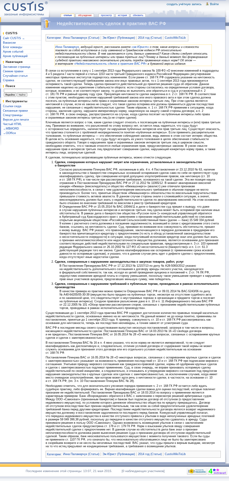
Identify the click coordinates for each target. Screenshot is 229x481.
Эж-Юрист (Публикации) (118, 37)
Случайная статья (15, 75)
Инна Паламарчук (67, 47)
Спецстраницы (12, 115)
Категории (54, 37)
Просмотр (106, 15)
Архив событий (13, 51)
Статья (68, 15)
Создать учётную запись (184, 4)
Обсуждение (85, 15)
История (122, 15)
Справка (8, 80)
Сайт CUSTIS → (14, 38)
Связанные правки (15, 110)
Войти (214, 4)
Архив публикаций (15, 56)
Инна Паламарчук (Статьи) (81, 37)
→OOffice (9, 133)
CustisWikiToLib (175, 37)
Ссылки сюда (12, 106)
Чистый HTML (12, 124)
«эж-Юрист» (140, 47)
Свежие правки (13, 71)
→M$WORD (11, 128)
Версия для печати (16, 119)
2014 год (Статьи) (150, 37)
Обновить (138, 15)
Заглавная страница (16, 66)
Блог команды (12, 47)
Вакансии (9, 42)
